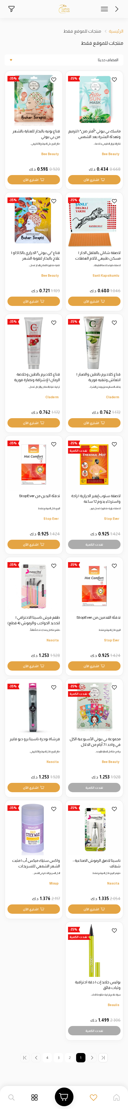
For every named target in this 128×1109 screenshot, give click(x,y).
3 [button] (58, 1058)
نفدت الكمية (94, 544)
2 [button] (70, 1058)
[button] (92, 1057)
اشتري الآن (91, 180)
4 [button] (47, 1058)
